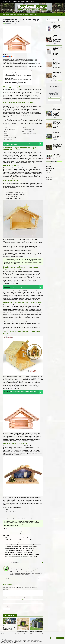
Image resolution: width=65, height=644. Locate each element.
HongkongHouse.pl (32, 6)
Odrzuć (53, 638)
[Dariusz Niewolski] (6, 568)
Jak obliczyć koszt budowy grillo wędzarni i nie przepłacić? (19, 541)
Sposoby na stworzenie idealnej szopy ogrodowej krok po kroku (57, 135)
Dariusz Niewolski (8, 23)
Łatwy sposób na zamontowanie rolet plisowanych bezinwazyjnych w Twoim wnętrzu (57, 51)
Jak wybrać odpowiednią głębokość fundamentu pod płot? (19, 552)
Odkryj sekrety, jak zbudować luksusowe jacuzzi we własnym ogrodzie (22, 539)
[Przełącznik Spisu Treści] (30, 71)
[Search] (61, 14)
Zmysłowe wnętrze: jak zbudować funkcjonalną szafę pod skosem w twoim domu (56, 63)
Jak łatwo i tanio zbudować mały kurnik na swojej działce (19, 537)
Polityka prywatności (15, 1)
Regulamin (23, 1)
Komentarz (5, 589)
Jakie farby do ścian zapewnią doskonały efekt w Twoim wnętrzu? (57, 28)
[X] (6, 56)
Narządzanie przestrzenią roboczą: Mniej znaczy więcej (16, 81)
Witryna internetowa (7, 601)
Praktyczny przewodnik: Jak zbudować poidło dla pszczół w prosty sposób (23, 554)
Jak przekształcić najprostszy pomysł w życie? (14, 74)
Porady (35, 14)
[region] (32, 638)
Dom (4, 14)
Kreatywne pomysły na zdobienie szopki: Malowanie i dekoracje (18, 75)
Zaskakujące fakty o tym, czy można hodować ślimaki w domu (20, 548)
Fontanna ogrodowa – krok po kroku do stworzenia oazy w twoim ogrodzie (57, 146)
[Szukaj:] (52, 20)
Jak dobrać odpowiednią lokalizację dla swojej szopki (15, 82)
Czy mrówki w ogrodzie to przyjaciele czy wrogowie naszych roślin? (21, 556)
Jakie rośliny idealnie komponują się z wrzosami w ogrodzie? (20, 550)
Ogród (7, 14)
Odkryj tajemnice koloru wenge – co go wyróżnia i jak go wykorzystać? (57, 38)
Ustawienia (47, 638)
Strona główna (6, 1)
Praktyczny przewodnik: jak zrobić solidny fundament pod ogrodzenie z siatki (23, 544)
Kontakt (32, 1)
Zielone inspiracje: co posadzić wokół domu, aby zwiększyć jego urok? (57, 124)
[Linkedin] (10, 56)
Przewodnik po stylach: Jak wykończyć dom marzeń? (57, 74)
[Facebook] (4, 56)
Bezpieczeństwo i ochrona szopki (11, 83)
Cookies (28, 1)
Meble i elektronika (18, 14)
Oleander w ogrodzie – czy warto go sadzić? (57, 156)
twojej (30, 96)
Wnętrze (31, 14)
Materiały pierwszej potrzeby (10, 72)
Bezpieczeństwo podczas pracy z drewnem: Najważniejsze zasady (18, 79)
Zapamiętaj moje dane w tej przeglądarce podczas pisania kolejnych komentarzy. (20, 606)
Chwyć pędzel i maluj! (9, 76)
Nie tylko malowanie (9, 78)
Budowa (11, 14)
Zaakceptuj (60, 638)
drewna (33, 309)
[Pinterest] (8, 56)
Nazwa (5, 597)
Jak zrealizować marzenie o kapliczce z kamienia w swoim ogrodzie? (21, 546)
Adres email (26, 597)
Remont (26, 14)
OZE (23, 14)
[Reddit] (12, 56)
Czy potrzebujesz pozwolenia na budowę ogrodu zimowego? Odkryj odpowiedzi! (9, 627)
